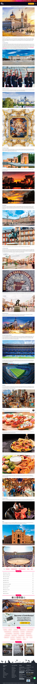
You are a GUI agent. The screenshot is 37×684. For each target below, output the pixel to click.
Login (4, 671)
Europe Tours (13, 671)
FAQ (3, 670)
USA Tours (13, 669)
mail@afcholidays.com (30, 670)
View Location (22, 672)
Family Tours (13, 677)
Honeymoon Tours (14, 676)
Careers (4, 669)
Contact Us (4, 672)
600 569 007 (29, 669)
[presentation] (5, 649)
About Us (4, 668)
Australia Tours (14, 670)
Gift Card (4, 677)
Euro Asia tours (14, 668)
